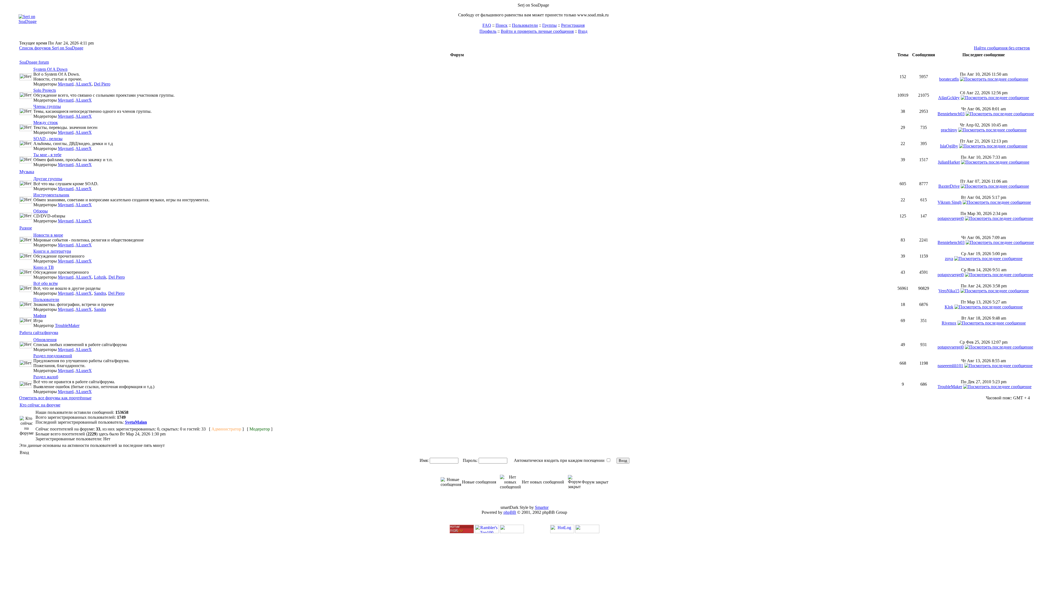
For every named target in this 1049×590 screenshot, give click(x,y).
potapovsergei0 (951, 218)
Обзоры (40, 211)
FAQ (486, 25)
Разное (25, 228)
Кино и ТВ (43, 267)
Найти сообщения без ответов (1002, 48)
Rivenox (949, 323)
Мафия (39, 315)
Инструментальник (51, 195)
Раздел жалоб (45, 376)
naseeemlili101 (950, 365)
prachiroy (949, 130)
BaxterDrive (949, 186)
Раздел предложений (52, 355)
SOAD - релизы (48, 138)
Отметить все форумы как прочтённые (55, 398)
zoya (949, 258)
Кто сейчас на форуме (40, 405)
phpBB (509, 512)
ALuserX (83, 84)
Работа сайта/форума (38, 332)
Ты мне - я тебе (47, 154)
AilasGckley (949, 97)
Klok (949, 307)
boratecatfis (949, 79)
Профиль (487, 31)
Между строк (45, 122)
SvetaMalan (136, 422)
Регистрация (573, 25)
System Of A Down (50, 69)
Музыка (26, 171)
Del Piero (102, 84)
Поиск (502, 25)
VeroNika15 (948, 290)
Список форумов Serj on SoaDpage (51, 48)
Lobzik (100, 277)
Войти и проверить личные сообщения (537, 31)
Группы (549, 25)
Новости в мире (48, 235)
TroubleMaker (67, 325)
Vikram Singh (950, 202)
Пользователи (525, 25)
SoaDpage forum (34, 62)
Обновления (45, 339)
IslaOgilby (949, 146)
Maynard (65, 84)
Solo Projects (44, 90)
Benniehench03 (951, 113)
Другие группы (47, 178)
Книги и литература (52, 251)
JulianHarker (949, 162)
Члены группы (47, 106)
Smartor (542, 507)
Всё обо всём (45, 283)
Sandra (100, 293)
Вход (582, 31)
